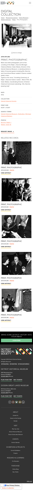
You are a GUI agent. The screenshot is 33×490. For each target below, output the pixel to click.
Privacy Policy (5, 363)
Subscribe (16, 340)
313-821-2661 (4, 392)
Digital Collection (6, 20)
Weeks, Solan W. (6, 125)
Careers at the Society (15, 418)
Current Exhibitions (15, 450)
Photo (14, 20)
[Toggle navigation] (30, 3)
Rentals (15, 421)
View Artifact (6, 173)
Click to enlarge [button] (17, 53)
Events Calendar (16, 442)
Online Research (23, 18)
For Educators (15, 461)
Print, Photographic (11, 167)
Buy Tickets (18, 380)
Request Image (6, 131)
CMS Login (29, 481)
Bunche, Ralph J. (6, 122)
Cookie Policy (14, 363)
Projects (16, 453)
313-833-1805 (4, 376)
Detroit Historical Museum (9, 114)
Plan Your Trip (6, 380)
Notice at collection (8, 488)
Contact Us (15, 415)
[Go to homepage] (16, 353)
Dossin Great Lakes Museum (15, 434)
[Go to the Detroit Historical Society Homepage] (8, 2)
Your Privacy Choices (13, 485)
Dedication (21, 114)
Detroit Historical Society (8, 101)
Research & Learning (12, 18)
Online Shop (15, 469)
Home (2, 18)
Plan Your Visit (15, 429)
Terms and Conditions (24, 363)
